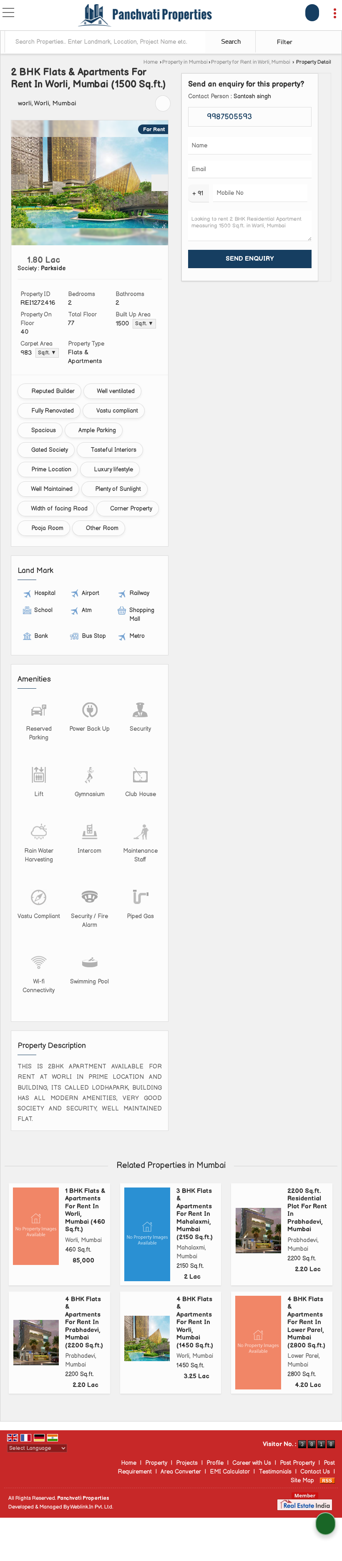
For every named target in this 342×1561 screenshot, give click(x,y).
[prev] (19, 182)
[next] (159, 182)
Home (150, 62)
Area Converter (181, 1471)
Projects (187, 1462)
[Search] (312, 12)
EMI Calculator (230, 1471)
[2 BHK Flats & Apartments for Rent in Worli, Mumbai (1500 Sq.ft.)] (89, 182)
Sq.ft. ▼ (144, 324)
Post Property (297, 1462)
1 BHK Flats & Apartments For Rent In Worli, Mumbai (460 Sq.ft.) (85, 1210)
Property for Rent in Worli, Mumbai (250, 62)
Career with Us (251, 1462)
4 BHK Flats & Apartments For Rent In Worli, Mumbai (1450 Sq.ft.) (194, 1322)
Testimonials (275, 1471)
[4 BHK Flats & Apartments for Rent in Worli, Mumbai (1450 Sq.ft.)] (147, 1338)
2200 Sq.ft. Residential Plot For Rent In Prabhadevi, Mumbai (307, 1210)
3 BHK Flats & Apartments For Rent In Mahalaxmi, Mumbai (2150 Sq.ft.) (194, 1214)
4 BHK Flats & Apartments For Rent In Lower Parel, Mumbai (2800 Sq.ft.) (306, 1322)
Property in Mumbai (185, 62)
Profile (215, 1462)
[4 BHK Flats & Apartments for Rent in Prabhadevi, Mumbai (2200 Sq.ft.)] (36, 1342)
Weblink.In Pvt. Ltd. (91, 1507)
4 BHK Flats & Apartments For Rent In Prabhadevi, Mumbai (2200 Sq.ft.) (84, 1322)
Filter (283, 42)
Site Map (302, 1480)
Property (156, 1462)
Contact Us (315, 1471)
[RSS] (327, 1480)
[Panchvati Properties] (145, 16)
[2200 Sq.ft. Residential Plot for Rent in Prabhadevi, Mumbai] (258, 1230)
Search (230, 41)
